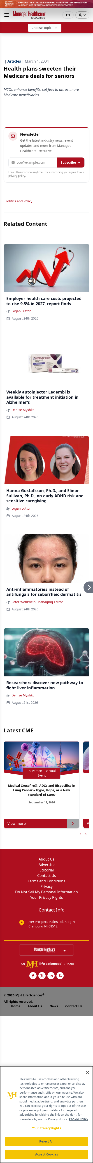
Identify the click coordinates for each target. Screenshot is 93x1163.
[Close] (88, 1072)
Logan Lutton (21, 311)
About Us (46, 859)
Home (15, 1006)
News (53, 1006)
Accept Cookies (46, 1154)
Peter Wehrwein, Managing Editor (37, 602)
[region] (46, 1114)
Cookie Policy (78, 1119)
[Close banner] (87, 6)
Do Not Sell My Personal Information (46, 891)
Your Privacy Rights (46, 897)
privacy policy (16, 176)
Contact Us (46, 875)
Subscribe (68, 162)
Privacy (46, 886)
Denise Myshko (23, 410)
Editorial (47, 870)
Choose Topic (41, 27)
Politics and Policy (18, 201)
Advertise (47, 864)
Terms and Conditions (46, 881)
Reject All (46, 1141)
